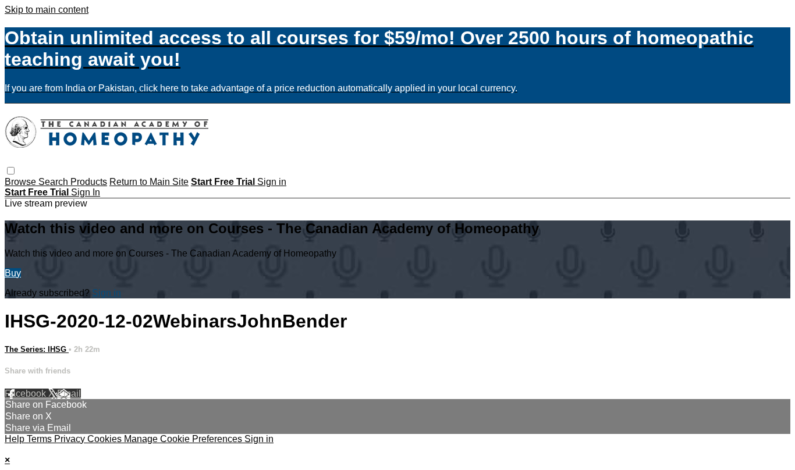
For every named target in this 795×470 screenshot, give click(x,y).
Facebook (26, 393)
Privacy (70, 439)
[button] (11, 171)
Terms (40, 439)
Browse (21, 182)
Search (54, 182)
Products (88, 182)
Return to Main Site (149, 182)
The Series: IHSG (37, 349)
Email (69, 393)
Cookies (105, 439)
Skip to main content (46, 10)
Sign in (271, 182)
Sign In (85, 192)
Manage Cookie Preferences (184, 439)
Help (16, 439)
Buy (13, 273)
